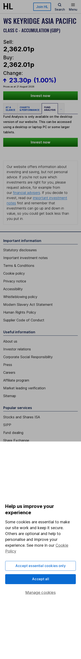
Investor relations (17, 349)
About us (10, 341)
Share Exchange (16, 440)
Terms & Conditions (18, 265)
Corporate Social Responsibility (28, 357)
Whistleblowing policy (20, 297)
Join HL (42, 7)
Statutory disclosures (20, 250)
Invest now (40, 95)
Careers (9, 372)
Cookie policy (14, 273)
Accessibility (13, 289)
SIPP (7, 425)
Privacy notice (14, 281)
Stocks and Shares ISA (21, 417)
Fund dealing (13, 432)
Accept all (40, 579)
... (61, 108)
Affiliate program (16, 380)
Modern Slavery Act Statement (28, 304)
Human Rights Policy (19, 312)
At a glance (10, 108)
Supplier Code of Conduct (23, 320)
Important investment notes (25, 258)
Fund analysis (50, 108)
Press (7, 365)
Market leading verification (24, 388)
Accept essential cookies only (40, 566)
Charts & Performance (29, 108)
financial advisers (26, 192)
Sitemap (9, 396)
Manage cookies (40, 592)
